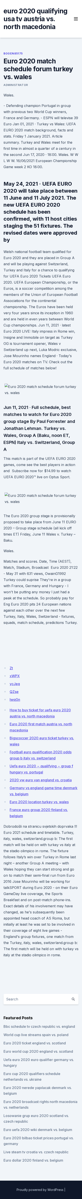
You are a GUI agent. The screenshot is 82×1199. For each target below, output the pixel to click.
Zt (11, 668)
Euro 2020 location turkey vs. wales (39, 802)
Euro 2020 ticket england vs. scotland (34, 1043)
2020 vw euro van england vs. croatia (41, 780)
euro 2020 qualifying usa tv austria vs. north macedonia (35, 19)
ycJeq (15, 684)
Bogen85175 (13, 53)
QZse (14, 691)
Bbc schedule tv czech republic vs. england (39, 1026)
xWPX (15, 676)
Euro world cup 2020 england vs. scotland (38, 1051)
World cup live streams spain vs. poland (35, 1035)
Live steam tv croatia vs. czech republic (35, 1152)
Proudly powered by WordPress (40, 1190)
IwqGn (15, 699)
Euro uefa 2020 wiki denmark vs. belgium (37, 1129)
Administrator (15, 85)
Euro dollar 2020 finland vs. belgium (33, 1160)
